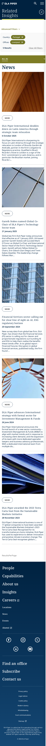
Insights (9, 591)
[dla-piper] (9, 3)
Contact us (11, 679)
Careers (9, 599)
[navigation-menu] (42, 3)
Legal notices (23, 696)
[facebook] (8, 639)
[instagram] (23, 639)
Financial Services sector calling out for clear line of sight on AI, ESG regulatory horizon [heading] (22, 320)
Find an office (14, 663)
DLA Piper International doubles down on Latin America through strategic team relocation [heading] (20, 129)
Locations (6, 607)
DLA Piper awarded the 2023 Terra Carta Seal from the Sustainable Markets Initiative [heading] (21, 511)
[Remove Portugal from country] (22, 37)
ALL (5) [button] (5, 59)
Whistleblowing (23, 710)
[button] (40, 13)
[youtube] (30, 649)
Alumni (5, 627)
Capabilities (12, 575)
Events (5, 620)
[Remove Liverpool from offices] (22, 42)
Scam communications (23, 715)
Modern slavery (23, 706)
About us (10, 583)
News (7, 118)
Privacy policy (23, 691)
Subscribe (11, 671)
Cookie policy (23, 701)
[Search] (35, 3)
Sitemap (21, 721)
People (8, 567)
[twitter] (37, 639)
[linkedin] (15, 649)
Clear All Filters (35, 48)
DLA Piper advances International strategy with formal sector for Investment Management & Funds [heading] (21, 415)
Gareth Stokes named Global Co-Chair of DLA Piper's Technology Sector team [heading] (20, 224)
